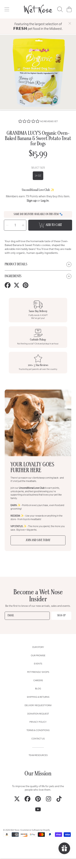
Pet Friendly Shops (38, 671)
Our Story (38, 647)
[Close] (69, 23)
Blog (38, 688)
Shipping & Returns (38, 696)
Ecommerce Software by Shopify (34, 830)
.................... (38, 746)
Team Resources (38, 755)
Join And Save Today (38, 540)
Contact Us (38, 738)
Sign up (32, 200)
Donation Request (38, 713)
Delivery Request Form (38, 705)
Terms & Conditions (38, 730)
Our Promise (38, 655)
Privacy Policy (38, 721)
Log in (45, 200)
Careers (38, 680)
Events (38, 663)
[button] (7, 9)
